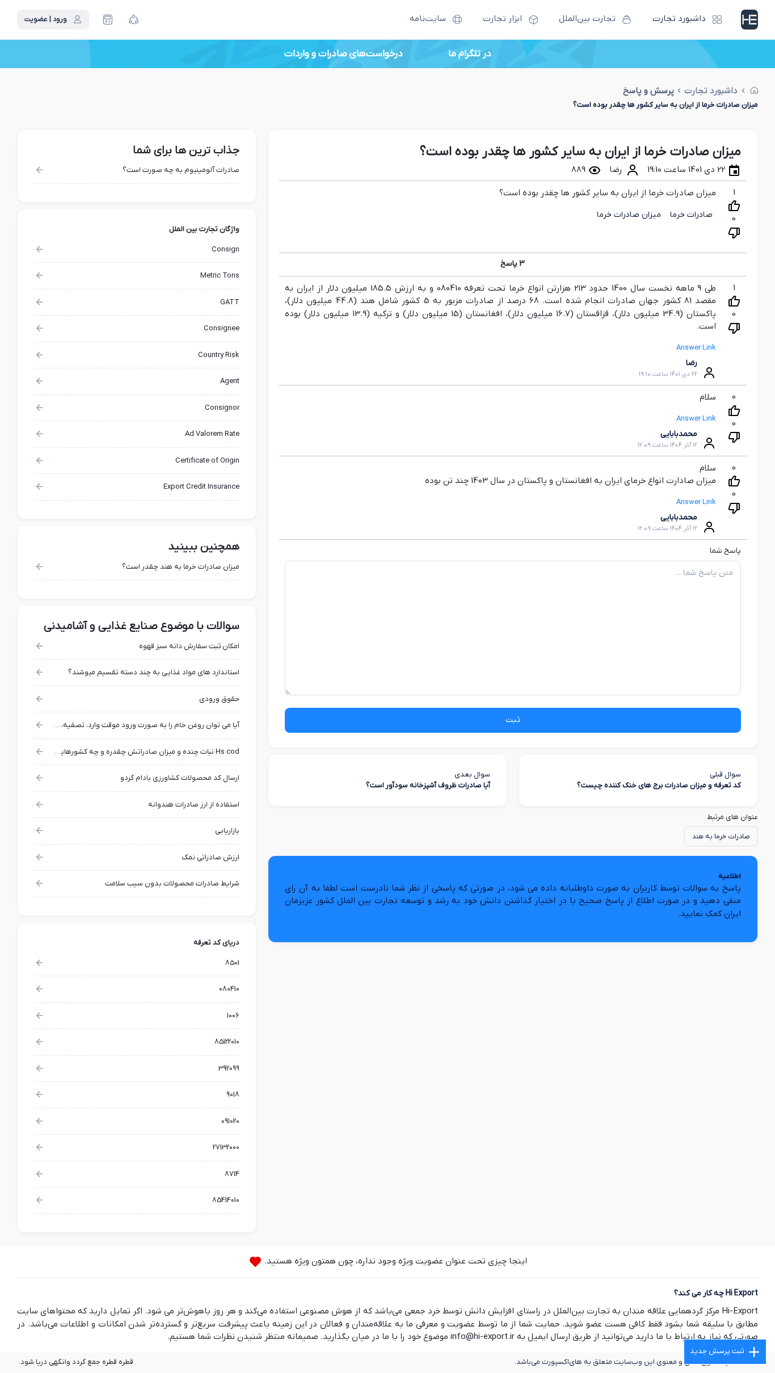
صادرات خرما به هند (721, 836)
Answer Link (696, 347)
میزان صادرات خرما (629, 214)
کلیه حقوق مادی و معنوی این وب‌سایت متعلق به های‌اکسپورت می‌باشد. (625, 1362)
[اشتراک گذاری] (134, 20)
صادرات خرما (691, 214)
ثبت (513, 720)
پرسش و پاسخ (648, 91)
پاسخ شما (725, 551)
